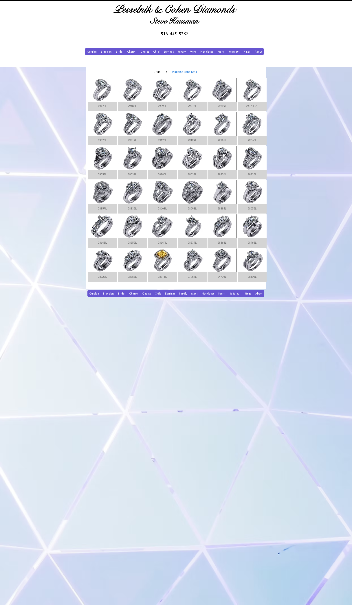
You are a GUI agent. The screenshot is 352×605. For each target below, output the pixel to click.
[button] (102, 94)
